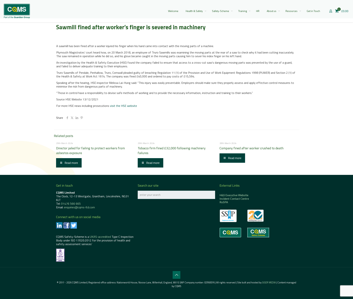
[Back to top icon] (176, 275)
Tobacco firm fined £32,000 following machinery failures (172, 150)
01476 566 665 (71, 203)
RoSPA (224, 202)
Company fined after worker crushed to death (252, 148)
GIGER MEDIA (269, 282)
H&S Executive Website (234, 195)
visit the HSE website (123, 106)
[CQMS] (17, 11)
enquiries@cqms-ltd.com (79, 207)
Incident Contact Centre (234, 198)
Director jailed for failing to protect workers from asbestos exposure (90, 150)
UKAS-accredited (100, 236)
